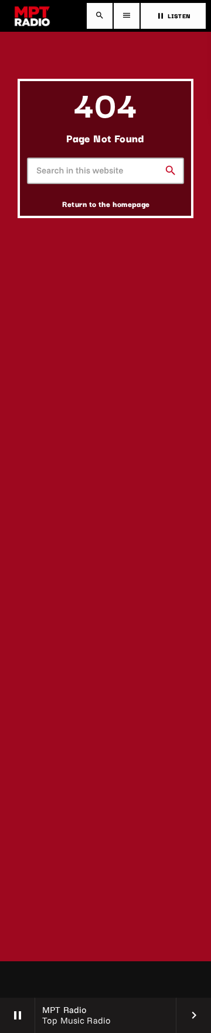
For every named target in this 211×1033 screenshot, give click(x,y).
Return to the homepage (106, 203)
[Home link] (32, 15)
